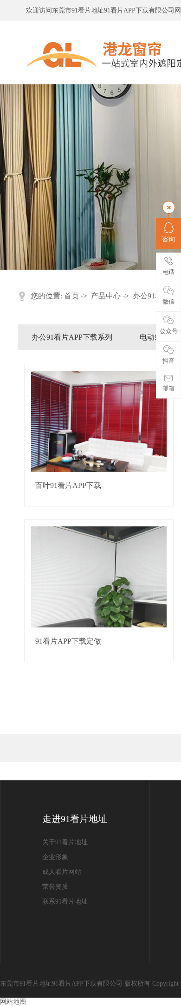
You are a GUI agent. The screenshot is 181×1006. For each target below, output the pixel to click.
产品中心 (106, 296)
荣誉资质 (55, 886)
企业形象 (55, 857)
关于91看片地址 (65, 842)
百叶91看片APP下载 (68, 485)
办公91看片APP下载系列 (72, 337)
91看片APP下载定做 (68, 641)
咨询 (168, 239)
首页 (71, 296)
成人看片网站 (61, 871)
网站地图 (13, 1001)
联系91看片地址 (65, 901)
